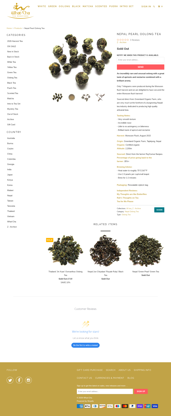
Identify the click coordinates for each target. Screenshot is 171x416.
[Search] (154, 6)
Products (18, 28)
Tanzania (11, 206)
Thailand (11, 211)
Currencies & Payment (109, 378)
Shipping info (142, 370)
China (9, 154)
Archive (10, 119)
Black (76, 6)
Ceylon (10, 148)
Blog (130, 378)
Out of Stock (12, 114)
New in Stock (13, 51)
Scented (101, 6)
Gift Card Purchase (90, 370)
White (42, 6)
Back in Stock (13, 57)
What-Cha (11, 221)
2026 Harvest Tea (15, 41)
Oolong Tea (12, 77)
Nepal (9, 195)
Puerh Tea (11, 88)
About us (125, 370)
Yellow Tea (11, 67)
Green (52, 6)
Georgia (10, 164)
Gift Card (11, 124)
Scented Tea (12, 93)
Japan (10, 175)
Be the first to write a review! (85, 345)
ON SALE (11, 46)
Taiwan (10, 201)
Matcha (88, 6)
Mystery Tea (12, 109)
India (9, 169)
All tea (128, 208)
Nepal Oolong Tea (132, 212)
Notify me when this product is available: (138, 55)
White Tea (11, 62)
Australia (11, 138)
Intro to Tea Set (13, 104)
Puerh (113, 6)
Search (110, 370)
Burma (10, 143)
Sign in (146, 6)
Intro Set (127, 6)
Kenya (10, 180)
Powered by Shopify (85, 401)
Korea (9, 185)
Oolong (64, 6)
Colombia (11, 159)
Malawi (10, 190)
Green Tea (11, 72)
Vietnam (10, 216)
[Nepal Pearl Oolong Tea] (80, 61)
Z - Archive (12, 227)
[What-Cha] (20, 11)
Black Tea (11, 83)
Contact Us (84, 378)
